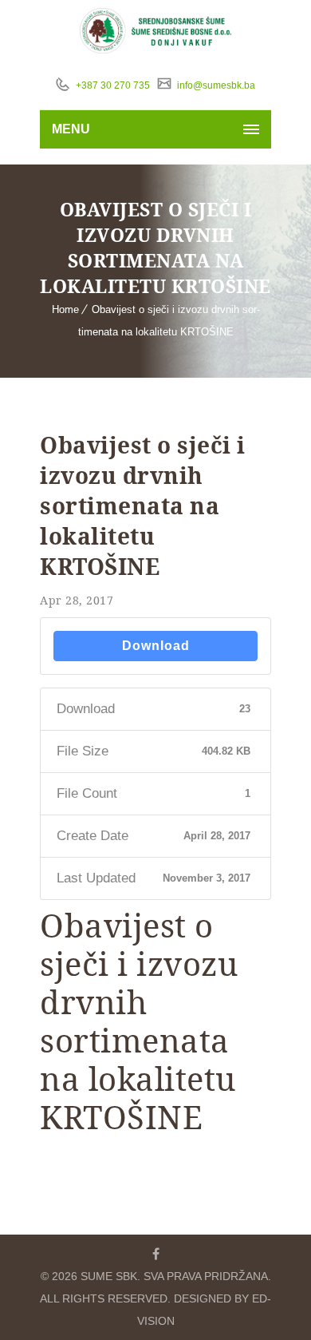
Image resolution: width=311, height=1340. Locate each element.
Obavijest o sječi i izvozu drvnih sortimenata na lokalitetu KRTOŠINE (143, 505)
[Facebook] (155, 1254)
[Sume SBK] (156, 31)
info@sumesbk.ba (215, 85)
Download (156, 645)
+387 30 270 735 (111, 85)
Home (65, 309)
